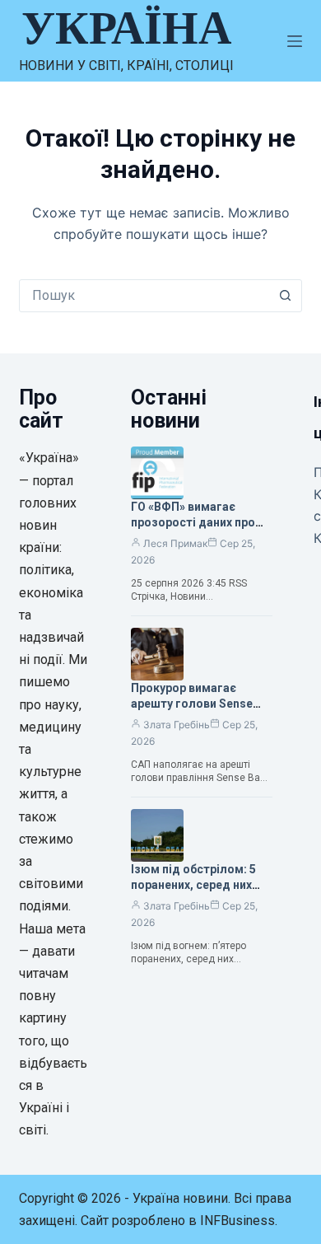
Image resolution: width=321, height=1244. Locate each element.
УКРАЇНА (126, 28)
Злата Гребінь (176, 724)
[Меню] (294, 41)
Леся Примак (175, 543)
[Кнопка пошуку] (285, 295)
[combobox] (144, 295)
